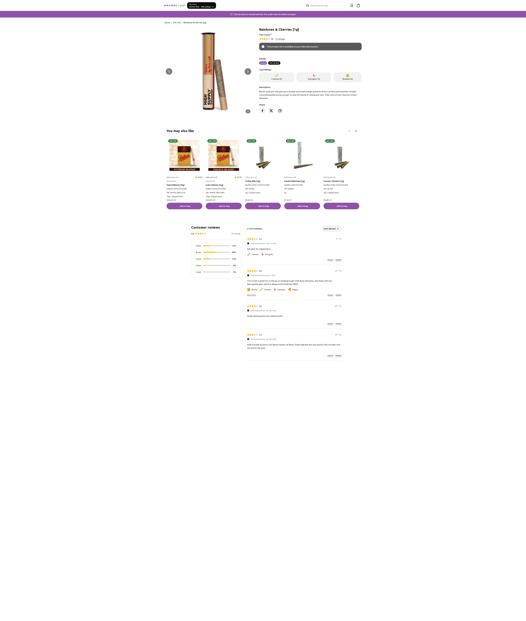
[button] (265, 34)
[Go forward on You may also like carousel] (356, 131)
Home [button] (167, 22)
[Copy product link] (280, 110)
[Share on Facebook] (262, 110)
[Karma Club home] (174, 5)
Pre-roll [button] (176, 22)
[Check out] (358, 5)
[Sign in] (351, 5)
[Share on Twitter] (271, 110)
